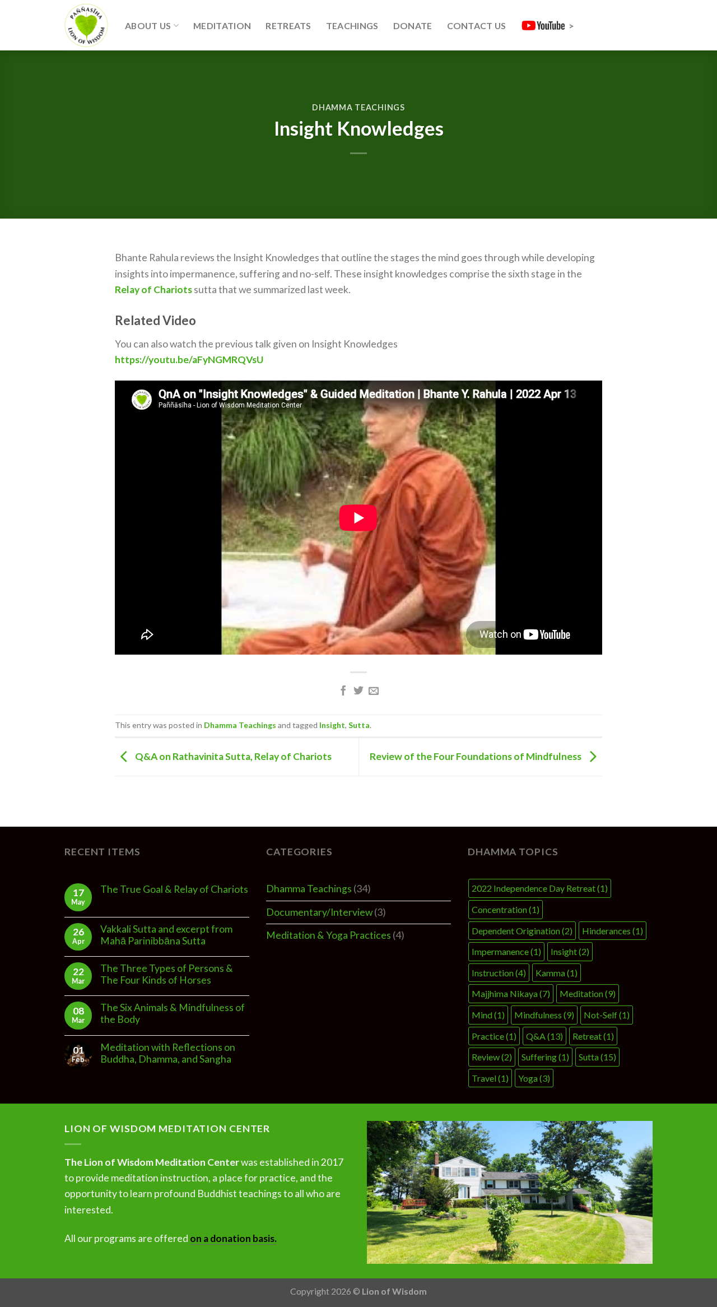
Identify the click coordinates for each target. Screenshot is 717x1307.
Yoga (534, 1078)
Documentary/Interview (319, 912)
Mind (488, 1014)
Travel (490, 1078)
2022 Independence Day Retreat (540, 888)
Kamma (557, 972)
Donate (412, 25)
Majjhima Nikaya (511, 993)
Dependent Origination (522, 930)
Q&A (544, 1036)
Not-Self (607, 1014)
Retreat (593, 1036)
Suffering (545, 1056)
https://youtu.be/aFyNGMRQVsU (189, 359)
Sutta (359, 725)
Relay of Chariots (153, 289)
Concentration (505, 909)
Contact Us (476, 25)
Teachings (352, 25)
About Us (148, 25)
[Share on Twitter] (358, 691)
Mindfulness (544, 1014)
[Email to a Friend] (374, 691)
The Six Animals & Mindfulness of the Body (172, 1013)
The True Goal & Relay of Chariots (174, 889)
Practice (494, 1036)
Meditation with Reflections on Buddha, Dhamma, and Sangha (167, 1053)
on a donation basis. (233, 1238)
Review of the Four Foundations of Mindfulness (476, 756)
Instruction (499, 972)
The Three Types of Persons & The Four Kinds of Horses (166, 974)
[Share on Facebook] (343, 691)
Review (492, 1056)
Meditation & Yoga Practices (328, 935)
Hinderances (612, 930)
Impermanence (506, 951)
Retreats (288, 25)
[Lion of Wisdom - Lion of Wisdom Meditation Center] (86, 25)
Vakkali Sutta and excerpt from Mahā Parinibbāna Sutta (166, 935)
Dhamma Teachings (358, 107)
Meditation (222, 25)
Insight (332, 725)
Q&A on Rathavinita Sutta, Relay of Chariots (232, 756)
